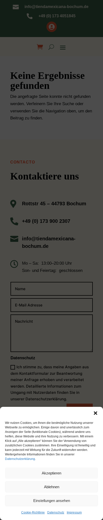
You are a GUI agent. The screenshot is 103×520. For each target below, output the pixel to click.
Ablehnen (51, 487)
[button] (95, 413)
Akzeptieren (51, 473)
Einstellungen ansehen (51, 500)
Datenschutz (55, 512)
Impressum (74, 512)
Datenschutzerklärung (20, 459)
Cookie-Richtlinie (33, 512)
